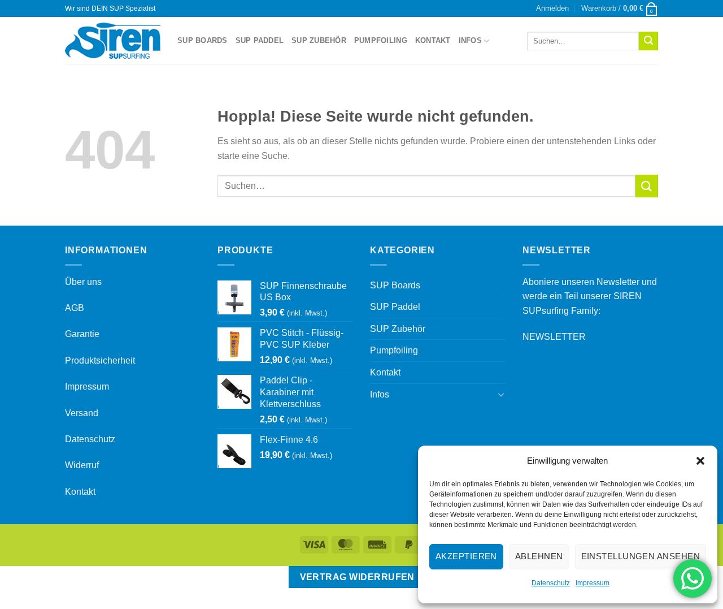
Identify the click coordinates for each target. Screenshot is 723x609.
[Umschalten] (501, 394)
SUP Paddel (260, 40)
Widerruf (82, 465)
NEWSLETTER (554, 337)
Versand (81, 413)
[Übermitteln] (648, 41)
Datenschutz (551, 583)
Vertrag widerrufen (357, 577)
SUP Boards (202, 40)
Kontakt (433, 40)
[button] (700, 461)
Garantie (82, 334)
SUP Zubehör (318, 40)
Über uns (83, 282)
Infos (470, 40)
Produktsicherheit (100, 360)
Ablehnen (539, 556)
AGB (74, 308)
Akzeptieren (466, 556)
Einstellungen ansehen (640, 556)
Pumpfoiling (380, 40)
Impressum (592, 583)
